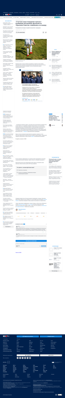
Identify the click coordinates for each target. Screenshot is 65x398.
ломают (32, 136)
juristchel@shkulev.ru (25, 387)
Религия (41, 349)
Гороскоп (27, 12)
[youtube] (30, 358)
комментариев (21, 32)
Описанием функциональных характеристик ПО (39, 385)
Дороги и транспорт (20, 346)
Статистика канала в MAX (7, 351)
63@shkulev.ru (13, 386)
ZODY (36, 12)
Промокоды (11, 12)
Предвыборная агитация (7, 349)
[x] (28, 358)
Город (18, 345)
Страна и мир (53, 343)
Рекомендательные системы (37, 390)
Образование (31, 351)
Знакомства (16, 12)
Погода (20, 12)
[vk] (20, 358)
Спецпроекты (53, 348)
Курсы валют (32, 12)
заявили (25, 131)
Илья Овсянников (22, 209)
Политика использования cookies (37, 389)
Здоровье (18, 351)
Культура (30, 343)
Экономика (53, 346)
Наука (30, 348)
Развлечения (42, 348)
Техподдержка (5, 348)
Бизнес (18, 342)
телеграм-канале (21, 204)
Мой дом (30, 346)
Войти (19, 246)
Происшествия (42, 345)
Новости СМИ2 (18, 252)
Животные (18, 349)
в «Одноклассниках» (20, 206)
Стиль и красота (53, 342)
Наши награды (5, 345)
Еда (17, 348)
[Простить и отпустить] (17, 170)
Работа (41, 346)
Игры (38, 12)
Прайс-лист (5, 342)
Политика (41, 343)
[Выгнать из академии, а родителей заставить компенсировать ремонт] (17, 172)
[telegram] (18, 358)
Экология (52, 345)
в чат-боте (30, 204)
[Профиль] (61, 14)
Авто (17, 340)
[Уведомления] (59, 14)
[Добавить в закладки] (43, 32)
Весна (18, 343)
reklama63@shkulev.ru (49, 380)
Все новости (8, 20)
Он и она (41, 340)
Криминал (31, 342)
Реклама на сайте (6, 340)
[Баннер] (57, 17)
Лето (30, 345)
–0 (45, 238)
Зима (30, 340)
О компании (5, 343)
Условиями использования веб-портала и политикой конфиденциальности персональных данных (46, 386)
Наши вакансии (5, 346)
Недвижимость (5, 12)
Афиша (24, 12)
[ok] (23, 358)
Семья (41, 351)
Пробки (33, 14)
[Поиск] (57, 14)
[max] (25, 358)
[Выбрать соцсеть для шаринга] (46, 32)
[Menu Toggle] (3, 14)
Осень (41, 342)
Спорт (52, 340)
